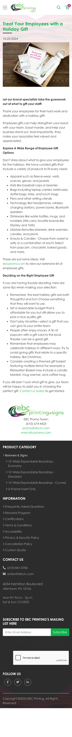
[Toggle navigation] (5, 7)
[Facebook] (7, 682)
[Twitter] (17, 682)
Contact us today (32, 391)
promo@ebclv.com (36, 428)
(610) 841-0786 (17, 568)
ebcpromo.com (14, 263)
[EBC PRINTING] (23, 7)
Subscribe (60, 632)
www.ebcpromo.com (36, 432)
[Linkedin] (27, 682)
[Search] (58, 7)
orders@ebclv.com (20, 574)
